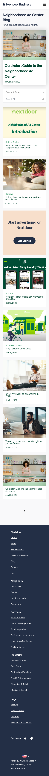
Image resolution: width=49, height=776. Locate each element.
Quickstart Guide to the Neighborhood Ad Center (23, 70)
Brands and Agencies (21, 623)
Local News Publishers (21, 641)
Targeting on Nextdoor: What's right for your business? (23, 442)
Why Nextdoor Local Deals (18, 348)
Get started (16, 586)
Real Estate (16, 666)
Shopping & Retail (19, 684)
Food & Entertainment (21, 678)
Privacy (14, 704)
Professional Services (21, 672)
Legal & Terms (17, 710)
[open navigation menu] (44, 4)
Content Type (13, 92)
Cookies (15, 716)
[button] (25, 739)
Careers (14, 567)
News (13, 543)
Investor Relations (19, 555)
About (14, 537)
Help (13, 573)
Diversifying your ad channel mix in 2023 (22, 394)
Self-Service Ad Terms (21, 722)
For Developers (18, 647)
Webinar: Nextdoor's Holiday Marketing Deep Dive (24, 297)
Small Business (18, 617)
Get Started (24, 240)
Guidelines (16, 604)
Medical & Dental (19, 690)
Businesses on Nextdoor (22, 635)
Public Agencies (18, 629)
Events (14, 592)
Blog (13, 561)
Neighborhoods (18, 598)
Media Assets (17, 549)
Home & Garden (18, 660)
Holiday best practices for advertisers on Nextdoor (23, 198)
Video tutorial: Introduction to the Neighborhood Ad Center (21, 146)
